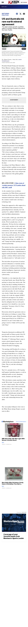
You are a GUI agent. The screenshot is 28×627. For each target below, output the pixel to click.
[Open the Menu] (2, 2)
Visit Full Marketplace (21, 421)
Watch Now (23, 2)
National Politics (5, 14)
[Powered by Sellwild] (24, 512)
